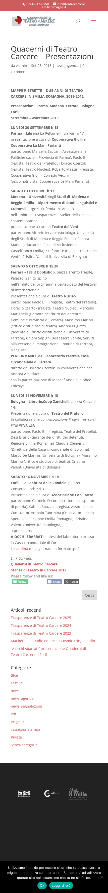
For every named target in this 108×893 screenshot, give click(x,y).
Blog (14, 675)
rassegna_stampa (25, 729)
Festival (17, 683)
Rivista (16, 737)
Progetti (17, 721)
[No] (101, 877)
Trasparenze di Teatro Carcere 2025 (41, 617)
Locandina (19, 548)
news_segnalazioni (26, 706)
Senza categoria (24, 745)
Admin (21, 65)
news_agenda (67, 65)
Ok (42, 885)
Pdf (13, 714)
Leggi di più (61, 885)
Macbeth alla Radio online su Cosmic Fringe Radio (53, 640)
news (15, 690)
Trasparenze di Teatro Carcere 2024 (41, 625)
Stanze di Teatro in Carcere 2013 (38, 570)
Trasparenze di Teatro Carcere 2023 (41, 633)
